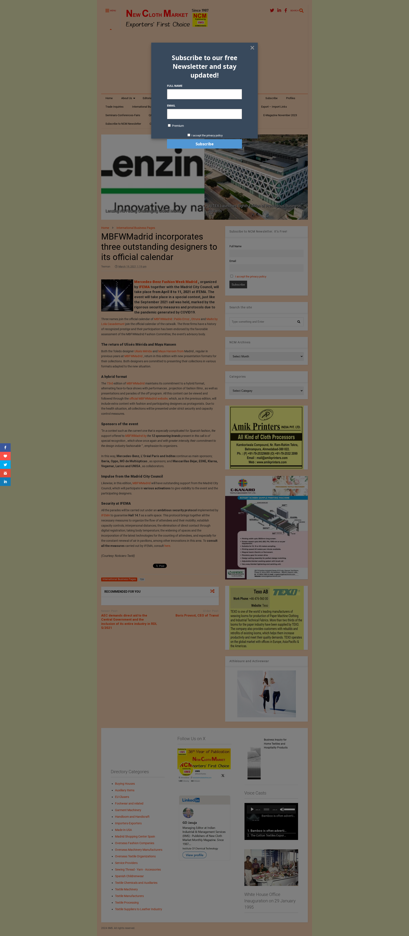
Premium (177, 125)
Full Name (174, 86)
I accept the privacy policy (207, 135)
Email (171, 105)
